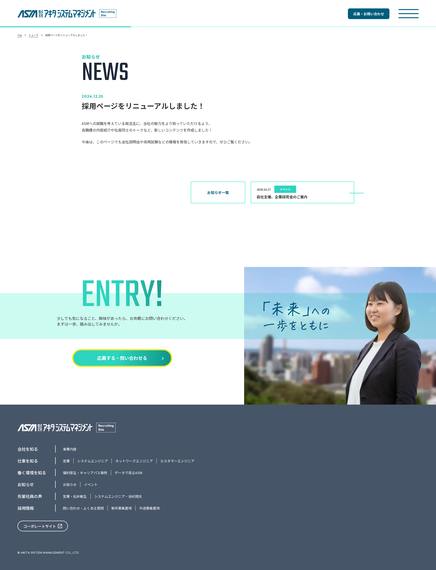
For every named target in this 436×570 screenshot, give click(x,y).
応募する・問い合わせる (122, 358)
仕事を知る (27, 461)
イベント (91, 484)
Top (19, 35)
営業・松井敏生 (75, 496)
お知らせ (25, 484)
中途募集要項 (149, 508)
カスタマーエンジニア (177, 461)
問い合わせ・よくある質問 (83, 508)
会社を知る (27, 449)
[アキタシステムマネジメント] (58, 14)
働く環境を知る (31, 472)
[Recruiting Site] (107, 13)
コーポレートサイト (39, 526)
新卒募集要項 (121, 508)
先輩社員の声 (29, 496)
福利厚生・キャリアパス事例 (85, 472)
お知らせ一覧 (218, 192)
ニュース (33, 35)
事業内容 (70, 449)
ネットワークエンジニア (134, 461)
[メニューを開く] (409, 13)
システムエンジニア (92, 461)
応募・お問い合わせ (368, 13)
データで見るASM (128, 472)
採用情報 (25, 508)
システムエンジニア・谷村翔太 (118, 496)
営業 (66, 461)
